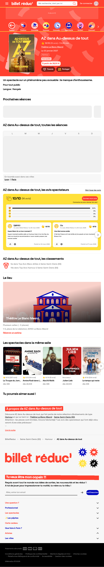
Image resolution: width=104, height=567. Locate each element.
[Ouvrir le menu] (8, 3)
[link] (27, 225)
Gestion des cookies (63, 556)
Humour (9, 417)
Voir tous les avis (93, 190)
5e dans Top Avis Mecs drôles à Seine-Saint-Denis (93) (36, 264)
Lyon (7, 179)
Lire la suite (10, 430)
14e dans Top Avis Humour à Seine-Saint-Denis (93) (34, 268)
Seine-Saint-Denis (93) (64, 417)
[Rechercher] (74, 3)
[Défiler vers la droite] (98, 26)
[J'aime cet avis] (10, 244)
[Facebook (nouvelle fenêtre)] (83, 452)
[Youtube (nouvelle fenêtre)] (94, 452)
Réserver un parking (12, 333)
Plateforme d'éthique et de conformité (23, 556)
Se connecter (86, 3)
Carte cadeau (11, 523)
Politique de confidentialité (36, 554)
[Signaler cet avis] (15, 244)
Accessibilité (47, 556)
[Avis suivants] (98, 235)
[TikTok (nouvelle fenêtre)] (94, 463)
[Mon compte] (96, 3)
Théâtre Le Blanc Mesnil (52, 47)
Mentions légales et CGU (60, 554)
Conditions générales (14, 554)
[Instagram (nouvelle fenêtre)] (83, 463)
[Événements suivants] (101, 366)
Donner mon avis (90, 198)
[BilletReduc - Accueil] (22, 3)
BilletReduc (10, 439)
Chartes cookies (80, 554)
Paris (14, 179)
